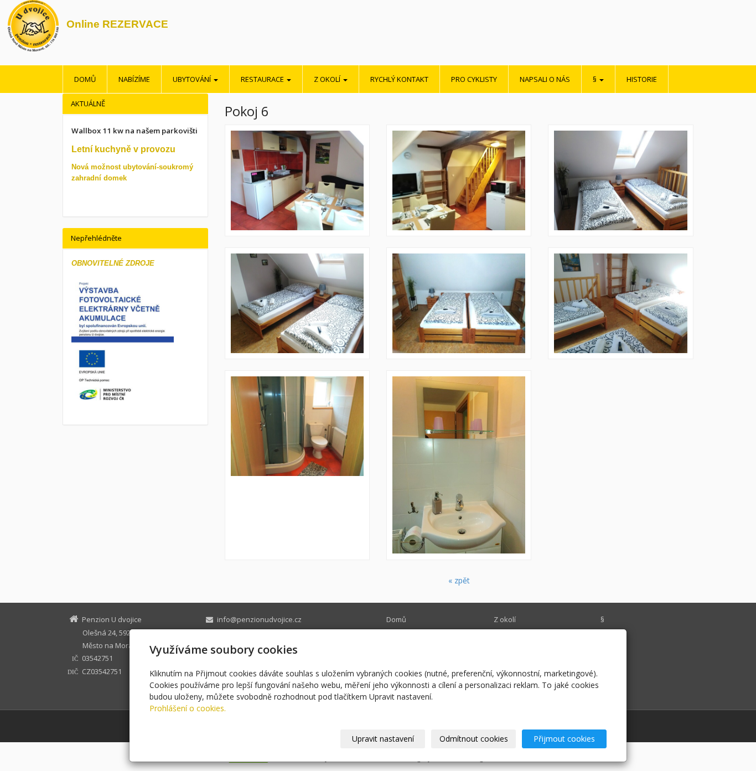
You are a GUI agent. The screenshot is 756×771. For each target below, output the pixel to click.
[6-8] (458, 465)
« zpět (459, 580)
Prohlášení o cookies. (187, 708)
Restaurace (263, 79)
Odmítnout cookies (473, 738)
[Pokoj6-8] (297, 303)
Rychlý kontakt (399, 79)
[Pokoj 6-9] (620, 303)
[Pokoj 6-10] (620, 180)
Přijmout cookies (564, 738)
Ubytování (193, 79)
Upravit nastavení (383, 738)
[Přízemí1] (458, 180)
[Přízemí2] (297, 180)
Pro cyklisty (474, 79)
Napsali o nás (545, 79)
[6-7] (297, 465)
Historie (641, 79)
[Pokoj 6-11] (458, 303)
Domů (85, 79)
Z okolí (328, 79)
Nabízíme (134, 79)
